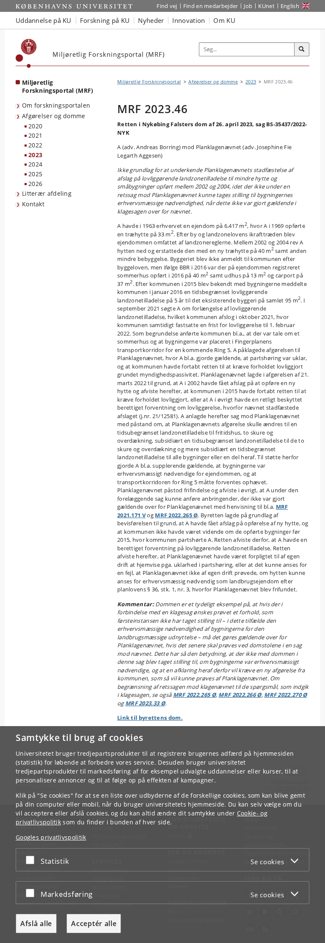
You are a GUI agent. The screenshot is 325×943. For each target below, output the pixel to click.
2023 (35, 155)
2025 (35, 174)
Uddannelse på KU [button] (44, 20)
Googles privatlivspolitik (51, 837)
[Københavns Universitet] (26, 53)
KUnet (266, 6)
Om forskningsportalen (56, 105)
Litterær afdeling (47, 193)
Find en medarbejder (210, 6)
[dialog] (162, 834)
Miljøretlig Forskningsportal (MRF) (58, 86)
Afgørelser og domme (53, 116)
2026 (35, 184)
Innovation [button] (188, 20)
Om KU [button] (224, 20)
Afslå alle (36, 923)
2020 (35, 126)
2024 (35, 164)
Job (248, 6)
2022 (35, 145)
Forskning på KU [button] (105, 20)
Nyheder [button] (151, 20)
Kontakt (33, 204)
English (290, 6)
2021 (35, 135)
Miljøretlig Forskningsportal (149, 81)
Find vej (167, 6)
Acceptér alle (93, 923)
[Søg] (301, 49)
